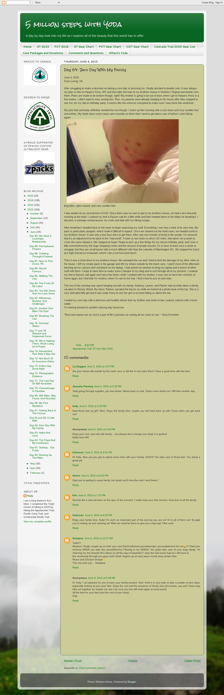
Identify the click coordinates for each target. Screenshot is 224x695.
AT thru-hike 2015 (103, 348)
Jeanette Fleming (82, 386)
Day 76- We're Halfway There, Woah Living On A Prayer (42, 344)
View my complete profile (37, 521)
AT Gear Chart (84, 47)
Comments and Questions (86, 53)
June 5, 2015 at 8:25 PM (98, 515)
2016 (30, 205)
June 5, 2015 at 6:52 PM (94, 475)
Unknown (78, 452)
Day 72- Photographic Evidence (42, 374)
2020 (30, 195)
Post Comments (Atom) (92, 668)
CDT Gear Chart (137, 47)
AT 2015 (43, 47)
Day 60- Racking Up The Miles (41, 456)
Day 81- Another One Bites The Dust (41, 309)
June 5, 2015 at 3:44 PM (101, 429)
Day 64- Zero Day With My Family (42, 426)
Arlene (76, 475)
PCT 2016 (61, 47)
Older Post (192, 661)
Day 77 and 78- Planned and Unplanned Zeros (40, 333)
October (35, 213)
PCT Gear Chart (110, 47)
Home (27, 47)
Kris (74, 495)
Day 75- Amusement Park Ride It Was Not (42, 352)
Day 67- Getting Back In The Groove (43, 412)
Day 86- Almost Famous (38, 270)
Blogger (132, 682)
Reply (75, 376)
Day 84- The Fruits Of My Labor (42, 284)
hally (75, 406)
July (32, 227)
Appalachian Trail (82, 348)
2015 (30, 209)
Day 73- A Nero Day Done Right (40, 367)
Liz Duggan (79, 366)
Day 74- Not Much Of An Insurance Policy (42, 360)
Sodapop (77, 538)
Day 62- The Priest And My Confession (42, 441)
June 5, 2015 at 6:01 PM (98, 452)
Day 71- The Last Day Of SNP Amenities (42, 382)
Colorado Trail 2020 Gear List (174, 47)
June (33, 232)
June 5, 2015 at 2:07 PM (100, 366)
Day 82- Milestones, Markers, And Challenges (41, 301)
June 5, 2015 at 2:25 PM (107, 386)
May (33, 463)
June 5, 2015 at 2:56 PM (92, 406)
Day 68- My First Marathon (39, 404)
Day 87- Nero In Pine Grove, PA (41, 262)
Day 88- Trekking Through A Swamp (41, 255)
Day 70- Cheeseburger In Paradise (42, 389)
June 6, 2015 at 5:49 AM (101, 578)
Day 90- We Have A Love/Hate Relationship (40, 239)
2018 (30, 200)
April (33, 468)
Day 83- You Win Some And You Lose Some (42, 292)
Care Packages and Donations (43, 53)
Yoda (30, 496)
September (36, 218)
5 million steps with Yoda (73, 24)
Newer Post (72, 661)
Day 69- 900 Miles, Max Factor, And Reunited (43, 397)
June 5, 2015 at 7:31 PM (91, 495)
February (35, 473)
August (34, 223)
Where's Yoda (118, 53)
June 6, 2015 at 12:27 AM (98, 538)
